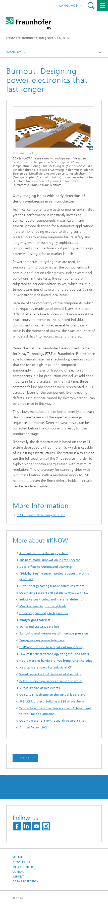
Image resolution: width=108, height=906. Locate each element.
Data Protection (25, 881)
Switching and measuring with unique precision (53, 633)
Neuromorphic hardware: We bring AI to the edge (56, 660)
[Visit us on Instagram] (46, 826)
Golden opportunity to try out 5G (43, 613)
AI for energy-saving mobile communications (52, 586)
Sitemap (18, 857)
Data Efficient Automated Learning (45, 566)
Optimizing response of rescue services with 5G (53, 592)
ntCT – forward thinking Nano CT (41, 515)
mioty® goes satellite (35, 620)
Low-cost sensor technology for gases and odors (54, 654)
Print (25, 758)
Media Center (23, 867)
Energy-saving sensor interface (42, 640)
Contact (19, 872)
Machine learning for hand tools (42, 606)
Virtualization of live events (39, 688)
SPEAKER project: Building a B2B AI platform (51, 701)
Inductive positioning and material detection (51, 599)
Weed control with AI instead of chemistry (50, 674)
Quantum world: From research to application (52, 720)
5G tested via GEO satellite (39, 626)
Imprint (18, 876)
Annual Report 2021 (34, 727)
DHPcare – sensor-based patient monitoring (51, 647)
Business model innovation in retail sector (49, 560)
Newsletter (21, 862)
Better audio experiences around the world (50, 681)
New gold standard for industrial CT (45, 667)
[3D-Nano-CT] (53, 128)
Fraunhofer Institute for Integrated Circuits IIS (37, 38)
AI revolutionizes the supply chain (43, 553)
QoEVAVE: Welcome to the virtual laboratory (52, 694)
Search (91, 5)
